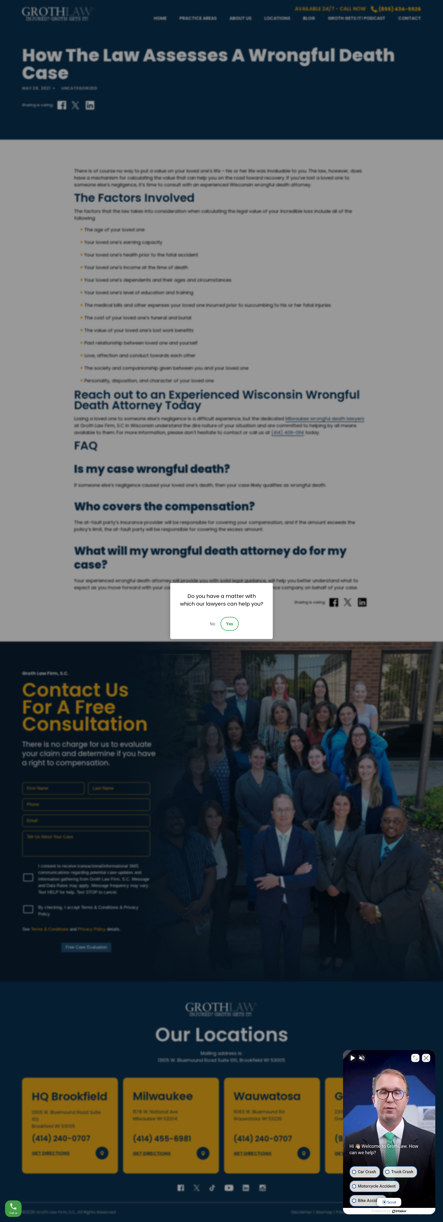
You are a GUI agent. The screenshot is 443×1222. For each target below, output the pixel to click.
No (212, 624)
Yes (229, 624)
